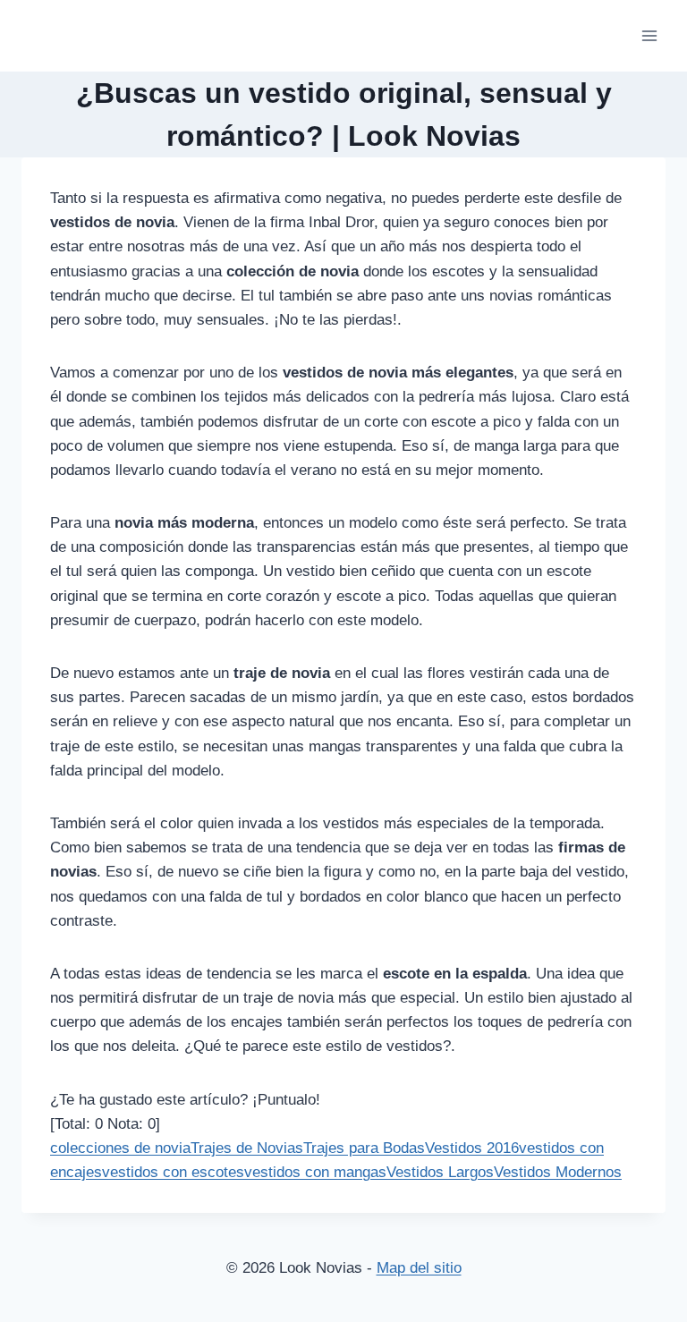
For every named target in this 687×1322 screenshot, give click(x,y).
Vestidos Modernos (558, 1172)
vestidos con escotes (173, 1172)
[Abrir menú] (649, 35)
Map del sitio (419, 1267)
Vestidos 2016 (472, 1148)
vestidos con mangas (315, 1172)
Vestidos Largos (440, 1172)
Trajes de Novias (247, 1148)
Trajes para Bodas (364, 1148)
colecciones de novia (120, 1148)
